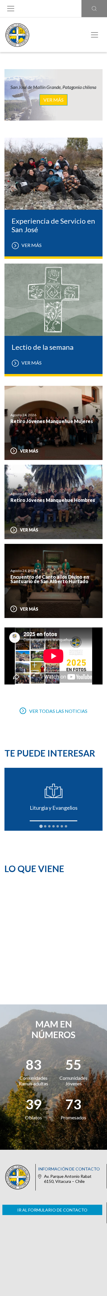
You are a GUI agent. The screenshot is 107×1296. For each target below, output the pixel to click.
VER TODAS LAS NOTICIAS (58, 711)
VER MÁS (53, 100)
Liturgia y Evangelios (54, 807)
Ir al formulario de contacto (52, 1209)
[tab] (41, 826)
